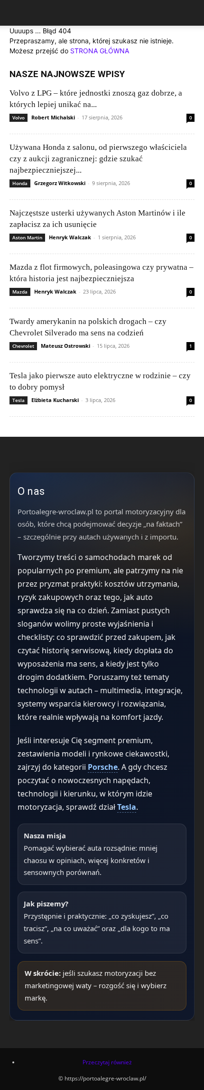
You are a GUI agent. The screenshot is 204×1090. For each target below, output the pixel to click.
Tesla (18, 400)
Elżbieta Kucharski (55, 399)
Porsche (103, 767)
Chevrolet (23, 346)
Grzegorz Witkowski (59, 183)
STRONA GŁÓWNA (99, 51)
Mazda (20, 291)
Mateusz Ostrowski (65, 345)
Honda (20, 183)
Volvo (18, 117)
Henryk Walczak (70, 237)
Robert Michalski (53, 117)
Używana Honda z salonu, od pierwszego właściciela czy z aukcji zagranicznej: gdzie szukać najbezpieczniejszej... (98, 159)
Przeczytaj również (107, 1062)
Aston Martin (27, 237)
